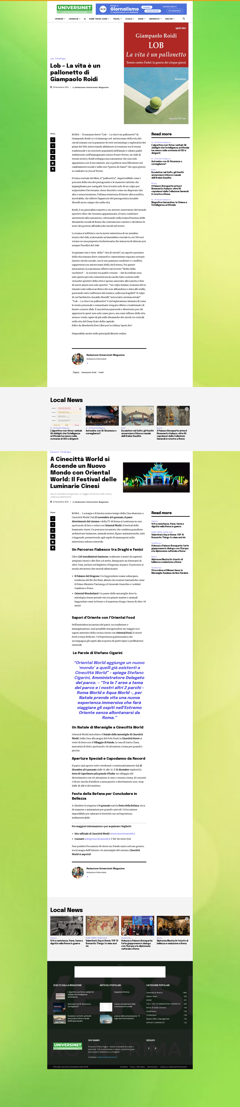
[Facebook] (52, 139)
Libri (52, 59)
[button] (184, 19)
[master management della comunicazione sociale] (106, 1007)
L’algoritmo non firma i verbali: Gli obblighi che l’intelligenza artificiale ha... (81, 994)
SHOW (140, 19)
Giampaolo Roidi (88, 372)
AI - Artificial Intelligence (161, 142)
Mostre (154, 183)
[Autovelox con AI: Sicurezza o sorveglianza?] (102, 416)
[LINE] (52, 169)
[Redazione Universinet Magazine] (78, 359)
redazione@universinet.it (107, 1057)
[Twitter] (52, 145)
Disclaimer (124, 1067)
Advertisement (152, 1067)
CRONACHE (73, 19)
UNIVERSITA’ (154, 19)
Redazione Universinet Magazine (92, 87)
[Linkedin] (52, 157)
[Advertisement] (120, 972)
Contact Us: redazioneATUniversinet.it (173, 1067)
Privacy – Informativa (137, 1067)
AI (85, 19)
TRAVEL (116, 19)
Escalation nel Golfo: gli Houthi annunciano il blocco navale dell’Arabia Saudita (167, 175)
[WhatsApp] (52, 151)
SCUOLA (128, 19)
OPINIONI (59, 19)
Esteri (153, 170)
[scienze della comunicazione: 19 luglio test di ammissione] (106, 1019)
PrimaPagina (60, 59)
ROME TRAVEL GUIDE (98, 19)
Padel (101, 372)
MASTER (169, 19)
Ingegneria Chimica (121, 992)
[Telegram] (52, 163)
